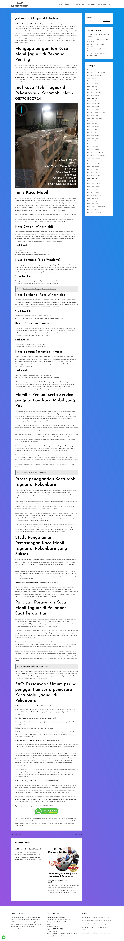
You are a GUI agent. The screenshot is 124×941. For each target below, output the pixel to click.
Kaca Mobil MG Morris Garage (96, 155)
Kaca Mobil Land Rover (94, 144)
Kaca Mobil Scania (93, 186)
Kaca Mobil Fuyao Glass (94, 118)
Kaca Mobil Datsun (93, 106)
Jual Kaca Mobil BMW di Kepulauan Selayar (95, 917)
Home (60, 4)
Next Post (78, 834)
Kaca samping (19, 265)
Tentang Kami (68, 4)
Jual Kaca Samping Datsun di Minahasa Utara (96, 933)
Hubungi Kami (101, 4)
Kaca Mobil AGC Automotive (96, 72)
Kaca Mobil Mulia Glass (94, 164)
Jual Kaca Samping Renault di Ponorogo (94, 924)
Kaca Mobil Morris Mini (94, 161)
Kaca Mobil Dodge (93, 109)
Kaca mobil (72, 26)
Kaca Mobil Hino (92, 124)
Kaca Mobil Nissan (93, 166)
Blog (109, 4)
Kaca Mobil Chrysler (93, 95)
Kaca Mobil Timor (92, 198)
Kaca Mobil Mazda (93, 149)
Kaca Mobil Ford (92, 115)
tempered (49, 316)
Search (89, 17)
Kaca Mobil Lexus (92, 146)
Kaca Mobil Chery (92, 89)
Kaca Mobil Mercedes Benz (96, 152)
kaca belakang (42, 300)
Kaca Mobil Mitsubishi (94, 158)
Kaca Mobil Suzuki (93, 192)
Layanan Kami (80, 4)
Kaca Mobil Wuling (93, 209)
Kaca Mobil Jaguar (93, 135)
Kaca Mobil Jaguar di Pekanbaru (31, 619)
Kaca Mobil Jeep (92, 138)
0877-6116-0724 (58, 929)
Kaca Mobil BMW (92, 84)
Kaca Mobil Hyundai (93, 129)
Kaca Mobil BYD (92, 86)
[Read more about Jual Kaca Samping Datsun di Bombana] (63, 862)
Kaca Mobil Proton (93, 178)
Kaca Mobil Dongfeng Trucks (96, 112)
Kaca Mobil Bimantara (94, 81)
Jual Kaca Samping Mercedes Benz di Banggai (96, 920)
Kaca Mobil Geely (92, 121)
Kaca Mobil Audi (92, 78)
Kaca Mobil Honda (93, 126)
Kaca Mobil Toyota (93, 201)
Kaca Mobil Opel (92, 169)
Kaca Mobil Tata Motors (94, 195)
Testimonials (90, 4)
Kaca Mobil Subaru (93, 189)
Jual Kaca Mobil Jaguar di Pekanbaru (26, 24)
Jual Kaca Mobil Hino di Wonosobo (28, 849)
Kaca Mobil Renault (93, 181)
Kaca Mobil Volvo (92, 204)
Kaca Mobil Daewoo (93, 101)
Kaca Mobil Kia (92, 141)
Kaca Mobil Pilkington (94, 175)
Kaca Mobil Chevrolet (94, 92)
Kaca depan (19, 231)
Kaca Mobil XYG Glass (94, 212)
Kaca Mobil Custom (93, 98)
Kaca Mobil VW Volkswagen (96, 206)
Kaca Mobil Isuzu (92, 132)
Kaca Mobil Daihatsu (93, 104)
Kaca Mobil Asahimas (94, 75)
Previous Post (17, 834)
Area (88, 69)
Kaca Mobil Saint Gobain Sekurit (97, 184)
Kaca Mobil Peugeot (93, 172)
